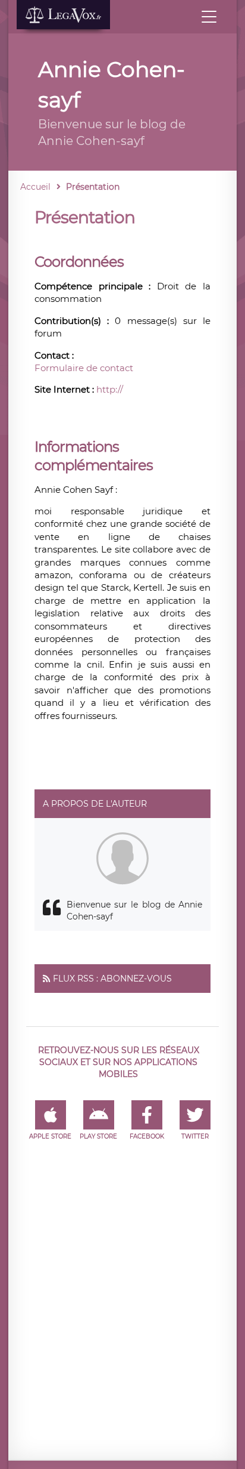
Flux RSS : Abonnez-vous (112, 978)
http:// (109, 389)
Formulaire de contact (83, 368)
